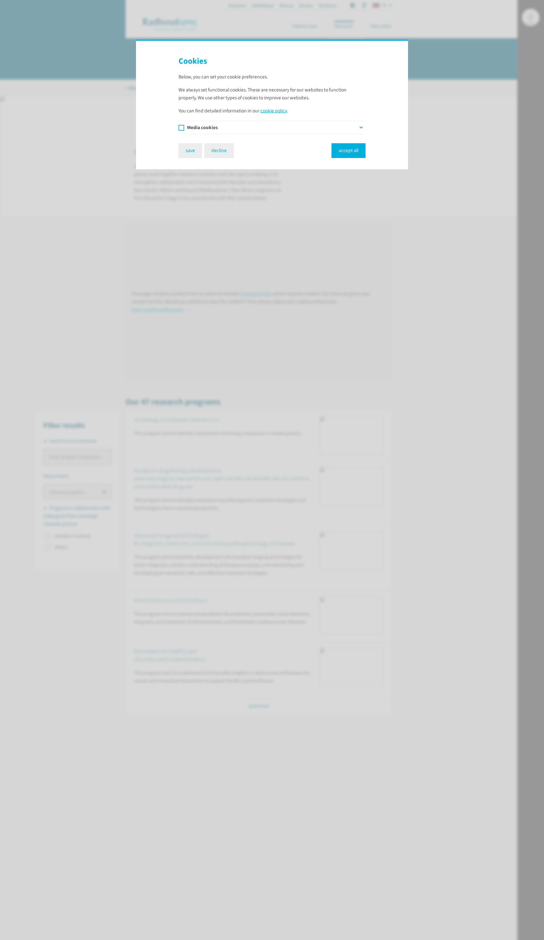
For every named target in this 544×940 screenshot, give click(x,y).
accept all (348, 150)
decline (219, 150)
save (190, 150)
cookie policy (273, 110)
